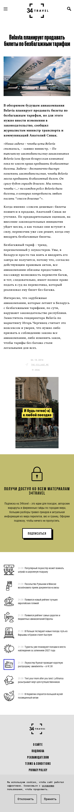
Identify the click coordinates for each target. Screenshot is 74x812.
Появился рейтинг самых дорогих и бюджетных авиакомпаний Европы (39, 617)
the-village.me (40, 364)
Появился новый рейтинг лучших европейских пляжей (38, 601)
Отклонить (26, 799)
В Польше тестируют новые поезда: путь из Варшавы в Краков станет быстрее (43, 633)
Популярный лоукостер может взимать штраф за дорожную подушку (41, 570)
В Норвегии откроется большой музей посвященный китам (40, 695)
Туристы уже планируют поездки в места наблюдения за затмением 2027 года (42, 648)
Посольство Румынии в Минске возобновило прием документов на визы (38, 585)
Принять (50, 799)
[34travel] (37, 11)
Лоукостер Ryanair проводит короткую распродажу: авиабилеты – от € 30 (40, 664)
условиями (48, 785)
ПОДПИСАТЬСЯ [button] (37, 533)
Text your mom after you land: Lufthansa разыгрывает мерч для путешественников (40, 680)
